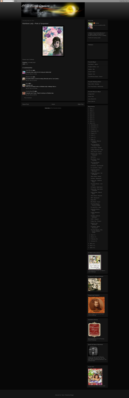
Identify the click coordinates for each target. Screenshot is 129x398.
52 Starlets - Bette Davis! (96, 187)
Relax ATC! (93, 199)
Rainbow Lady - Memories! (94, 224)
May (92, 139)
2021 (91, 108)
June (92, 137)
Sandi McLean (29, 70)
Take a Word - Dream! (96, 176)
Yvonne (97, 23)
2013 (91, 121)
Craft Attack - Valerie (93, 64)
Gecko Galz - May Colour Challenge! (97, 189)
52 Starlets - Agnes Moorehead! (95, 227)
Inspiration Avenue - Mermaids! (95, 170)
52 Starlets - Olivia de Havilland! (96, 141)
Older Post (80, 104)
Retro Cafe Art (91, 101)
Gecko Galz (91, 96)
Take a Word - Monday (93, 84)
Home (53, 104)
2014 (91, 119)
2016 (91, 115)
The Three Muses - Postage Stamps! (95, 145)
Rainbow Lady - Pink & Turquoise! (96, 154)
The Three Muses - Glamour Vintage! (95, 204)
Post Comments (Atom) (56, 108)
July (92, 135)
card (27, 64)
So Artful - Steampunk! (96, 178)
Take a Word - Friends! (96, 151)
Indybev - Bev (91, 69)
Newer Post (25, 104)
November (93, 127)
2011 (91, 243)
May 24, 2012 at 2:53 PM (31, 80)
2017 (91, 113)
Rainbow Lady (29, 76)
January (93, 241)
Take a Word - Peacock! (96, 195)
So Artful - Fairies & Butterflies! (95, 216)
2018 (91, 110)
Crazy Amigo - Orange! (96, 147)
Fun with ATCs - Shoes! (96, 167)
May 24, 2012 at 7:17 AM (31, 74)
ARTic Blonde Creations (35, 6)
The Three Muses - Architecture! (95, 163)
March (92, 236)
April (92, 234)
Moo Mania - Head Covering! (95, 159)
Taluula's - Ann (91, 74)
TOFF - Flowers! (95, 219)
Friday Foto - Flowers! (96, 221)
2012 (91, 123)
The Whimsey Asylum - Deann (95, 76)
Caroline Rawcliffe (30, 91)
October (93, 129)
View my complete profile (99, 25)
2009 (91, 247)
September (94, 131)
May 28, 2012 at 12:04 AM (31, 88)
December (93, 125)
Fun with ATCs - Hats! (96, 207)
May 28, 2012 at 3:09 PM (31, 94)
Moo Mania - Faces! (95, 201)
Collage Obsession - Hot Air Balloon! (96, 173)
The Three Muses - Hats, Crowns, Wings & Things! (97, 231)
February (93, 239)
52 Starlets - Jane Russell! (97, 165)
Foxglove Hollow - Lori (93, 66)
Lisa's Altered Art (92, 99)
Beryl (27, 83)
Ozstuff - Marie (91, 71)
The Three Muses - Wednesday (95, 86)
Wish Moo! (93, 157)
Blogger (72, 395)
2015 (91, 117)
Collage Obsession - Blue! (97, 149)
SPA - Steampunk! (95, 197)
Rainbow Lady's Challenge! (28, 59)
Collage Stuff (91, 94)
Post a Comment (28, 97)
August (93, 133)
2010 (91, 245)
